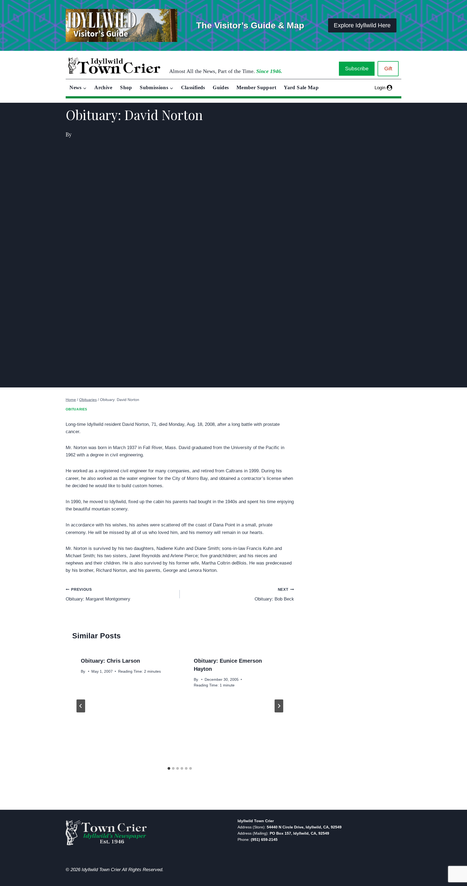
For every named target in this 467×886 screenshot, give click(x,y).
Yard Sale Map (301, 87)
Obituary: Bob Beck (274, 595)
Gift (388, 68)
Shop (126, 87)
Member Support (256, 87)
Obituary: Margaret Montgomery (98, 595)
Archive (103, 87)
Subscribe (357, 68)
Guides (221, 87)
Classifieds (193, 87)
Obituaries (76, 409)
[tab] (169, 768)
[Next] (279, 705)
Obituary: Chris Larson (110, 661)
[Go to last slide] (80, 705)
